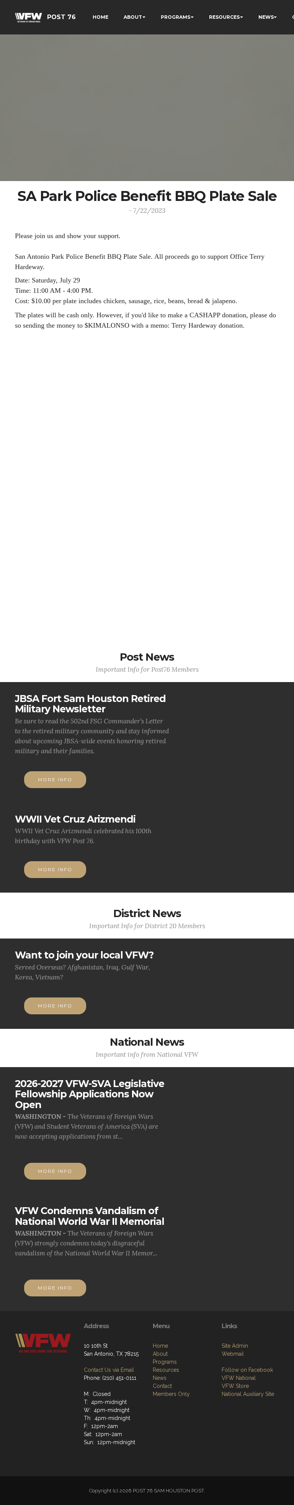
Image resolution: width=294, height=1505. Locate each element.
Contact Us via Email (109, 1370)
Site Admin (235, 1346)
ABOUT (133, 17)
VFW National (239, 1378)
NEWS (266, 17)
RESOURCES (224, 17)
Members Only (171, 1394)
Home (160, 1346)
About (160, 1354)
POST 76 (61, 17)
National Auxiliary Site (248, 1394)
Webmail (233, 1354)
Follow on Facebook (247, 1370)
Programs (165, 1362)
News (160, 1378)
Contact (162, 1386)
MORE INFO (55, 779)
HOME (100, 17)
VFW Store (235, 1386)
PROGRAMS (175, 17)
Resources (166, 1370)
